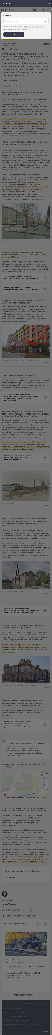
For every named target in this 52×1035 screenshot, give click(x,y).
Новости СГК (8, 3)
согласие (31, 26)
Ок (14, 34)
